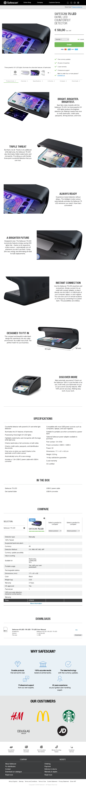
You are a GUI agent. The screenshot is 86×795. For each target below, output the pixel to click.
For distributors (10, 766)
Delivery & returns (50, 769)
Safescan (36, 529)
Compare (62, 81)
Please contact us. (77, 7)
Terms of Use (42, 781)
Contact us (61, 75)
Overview (23, 81)
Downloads (75, 81)
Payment (47, 766)
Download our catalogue (13, 772)
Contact (8, 769)
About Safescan (10, 764)
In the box (50, 81)
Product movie (10, 81)
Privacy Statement (64, 781)
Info (76, 630)
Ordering (47, 764)
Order (69, 44)
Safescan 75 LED (9, 528)
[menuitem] (11, 2)
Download (78, 635)
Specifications (37, 81)
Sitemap (21, 781)
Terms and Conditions (31, 781)
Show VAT (73, 781)
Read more (9, 775)
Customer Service (54, 2)
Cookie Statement (52, 781)
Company (40, 2)
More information (36, 603)
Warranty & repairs (50, 772)
